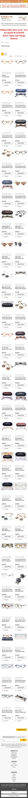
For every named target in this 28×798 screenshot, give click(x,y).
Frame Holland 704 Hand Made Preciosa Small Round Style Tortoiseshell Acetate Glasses (7, 197)
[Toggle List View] (5, 54)
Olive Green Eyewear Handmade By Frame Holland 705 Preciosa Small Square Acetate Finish (20, 711)
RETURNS (14, 777)
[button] (14, 6)
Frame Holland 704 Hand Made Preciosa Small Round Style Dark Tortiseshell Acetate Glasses (20, 167)
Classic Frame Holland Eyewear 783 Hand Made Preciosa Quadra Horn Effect (6, 560)
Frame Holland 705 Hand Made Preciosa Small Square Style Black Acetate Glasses (20, 378)
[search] (19, 1)
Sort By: (10, 56)
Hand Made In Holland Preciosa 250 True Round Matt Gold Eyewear (7, 469)
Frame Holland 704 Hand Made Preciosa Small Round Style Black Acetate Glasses (20, 106)
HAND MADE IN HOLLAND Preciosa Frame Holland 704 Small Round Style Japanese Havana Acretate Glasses (7, 227)
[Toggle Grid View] (2, 54)
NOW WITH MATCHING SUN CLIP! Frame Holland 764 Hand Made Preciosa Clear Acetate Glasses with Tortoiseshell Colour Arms (6, 530)
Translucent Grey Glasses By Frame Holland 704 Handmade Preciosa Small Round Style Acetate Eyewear (7, 681)
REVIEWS (14, 779)
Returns (14, 767)
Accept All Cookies (14, 795)
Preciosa (7, 42)
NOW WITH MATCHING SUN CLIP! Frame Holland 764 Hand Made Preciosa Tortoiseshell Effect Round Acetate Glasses (20, 530)
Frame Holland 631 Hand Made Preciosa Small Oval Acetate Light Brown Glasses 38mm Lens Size (7, 106)
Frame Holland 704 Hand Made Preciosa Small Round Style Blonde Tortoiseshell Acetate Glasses (7, 136)
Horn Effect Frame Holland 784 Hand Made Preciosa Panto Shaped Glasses (20, 620)
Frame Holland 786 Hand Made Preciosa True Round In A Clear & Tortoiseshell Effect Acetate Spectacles (7, 590)
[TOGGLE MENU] (2, 1)
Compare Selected (21, 729)
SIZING (14, 781)
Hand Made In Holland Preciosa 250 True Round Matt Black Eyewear (20, 439)
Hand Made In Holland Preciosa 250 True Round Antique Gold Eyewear (6, 439)
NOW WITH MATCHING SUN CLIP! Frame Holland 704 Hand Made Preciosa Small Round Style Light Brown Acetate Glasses (7, 257)
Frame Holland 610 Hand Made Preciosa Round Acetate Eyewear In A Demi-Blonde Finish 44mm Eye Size (20, 560)
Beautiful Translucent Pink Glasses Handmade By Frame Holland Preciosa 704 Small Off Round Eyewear (20, 651)
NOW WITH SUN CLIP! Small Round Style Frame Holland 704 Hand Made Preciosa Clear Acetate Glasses (7, 288)
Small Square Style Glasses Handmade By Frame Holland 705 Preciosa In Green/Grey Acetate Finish (7, 711)
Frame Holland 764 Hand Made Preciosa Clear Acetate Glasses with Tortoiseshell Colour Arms (7, 409)
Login (12, 765)
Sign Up (15, 765)
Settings (14, 789)
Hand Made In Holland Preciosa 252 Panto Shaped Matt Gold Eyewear (7, 499)
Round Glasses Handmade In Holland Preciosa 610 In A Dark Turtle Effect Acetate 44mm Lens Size (7, 620)
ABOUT (14, 776)
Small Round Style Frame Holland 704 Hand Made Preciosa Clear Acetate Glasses (7, 318)
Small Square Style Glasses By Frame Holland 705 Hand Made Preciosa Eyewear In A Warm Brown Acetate (7, 651)
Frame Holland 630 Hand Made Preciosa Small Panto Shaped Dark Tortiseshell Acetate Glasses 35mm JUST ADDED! (20, 76)
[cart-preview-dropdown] (25, 1)
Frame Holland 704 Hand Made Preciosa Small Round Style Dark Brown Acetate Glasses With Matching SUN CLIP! (7, 167)
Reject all (14, 792)
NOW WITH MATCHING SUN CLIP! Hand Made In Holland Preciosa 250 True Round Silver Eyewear (20, 257)
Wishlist (14, 763)
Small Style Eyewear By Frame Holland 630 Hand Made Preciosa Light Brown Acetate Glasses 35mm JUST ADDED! (7, 348)
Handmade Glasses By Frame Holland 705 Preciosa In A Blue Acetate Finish (20, 681)
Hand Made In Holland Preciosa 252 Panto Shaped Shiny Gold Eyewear (20, 499)
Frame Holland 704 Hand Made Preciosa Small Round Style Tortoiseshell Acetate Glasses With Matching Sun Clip (20, 197)
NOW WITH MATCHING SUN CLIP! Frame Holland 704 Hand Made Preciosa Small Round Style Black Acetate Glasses (20, 227)
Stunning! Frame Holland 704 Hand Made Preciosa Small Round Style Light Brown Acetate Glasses (20, 348)
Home (2, 42)
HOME (14, 774)
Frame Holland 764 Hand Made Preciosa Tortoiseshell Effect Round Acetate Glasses (20, 409)
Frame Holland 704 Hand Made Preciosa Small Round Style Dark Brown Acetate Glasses (20, 136)
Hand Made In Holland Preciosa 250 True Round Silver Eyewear (19, 469)
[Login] (22, 1)
